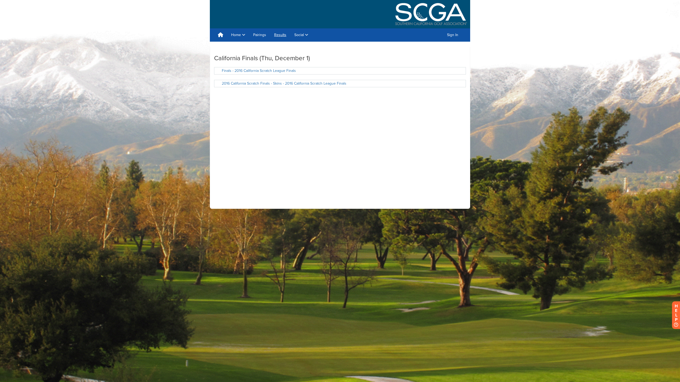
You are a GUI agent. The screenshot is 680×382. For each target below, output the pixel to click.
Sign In (452, 35)
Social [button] (299, 35)
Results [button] (280, 35)
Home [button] (236, 35)
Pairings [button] (259, 35)
